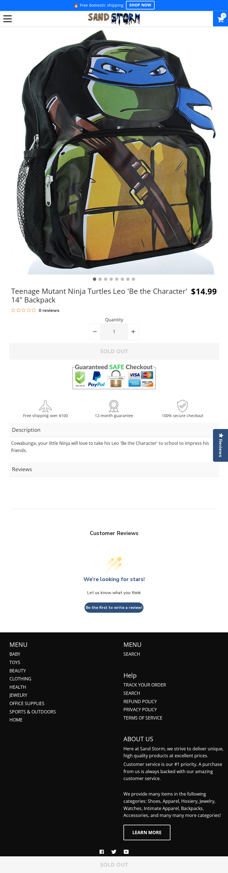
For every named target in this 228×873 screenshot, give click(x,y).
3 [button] (105, 279)
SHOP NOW (140, 4)
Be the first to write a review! (114, 607)
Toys (14, 662)
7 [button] (128, 279)
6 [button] (122, 279)
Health (17, 687)
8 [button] (133, 279)
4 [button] (111, 279)
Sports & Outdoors (32, 712)
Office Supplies (26, 703)
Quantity (114, 320)
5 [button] (116, 279)
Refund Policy (140, 701)
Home (16, 720)
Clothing (20, 679)
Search (131, 654)
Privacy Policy (140, 710)
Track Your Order (144, 685)
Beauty (17, 671)
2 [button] (100, 279)
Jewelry (18, 695)
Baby (14, 654)
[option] (114, 150)
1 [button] (94, 279)
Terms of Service (142, 718)
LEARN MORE (147, 832)
